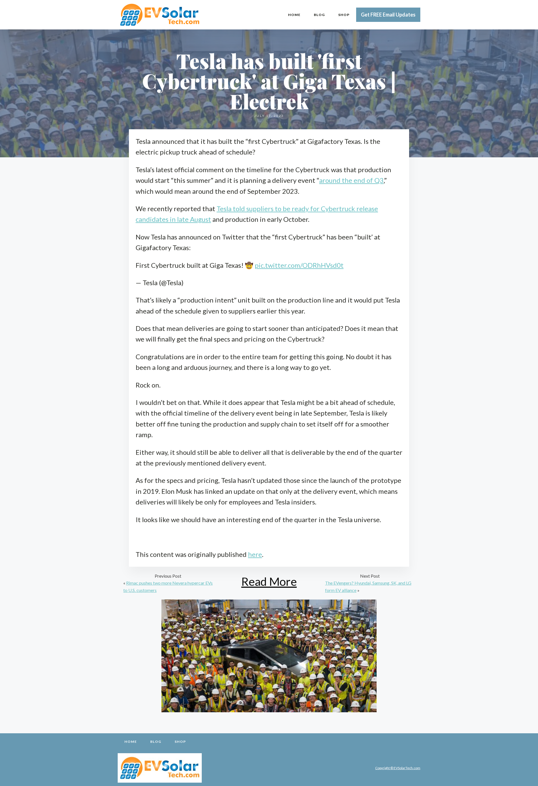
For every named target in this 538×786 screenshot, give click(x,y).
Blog (319, 15)
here (255, 554)
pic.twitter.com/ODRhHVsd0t (299, 265)
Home (294, 15)
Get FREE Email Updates (388, 14)
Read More (269, 581)
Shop (343, 15)
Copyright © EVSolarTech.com (397, 768)
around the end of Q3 (351, 180)
